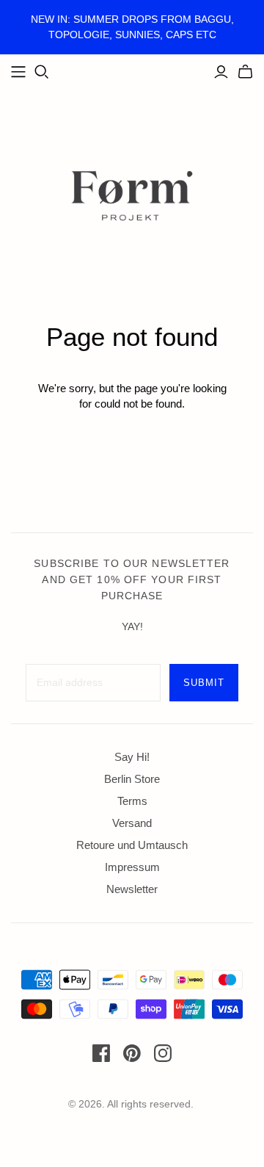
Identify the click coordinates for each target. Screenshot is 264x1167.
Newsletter (132, 889)
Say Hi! (132, 757)
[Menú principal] (18, 72)
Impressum (132, 867)
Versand (132, 823)
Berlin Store (132, 779)
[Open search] (41, 72)
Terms (132, 801)
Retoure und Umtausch (132, 845)
